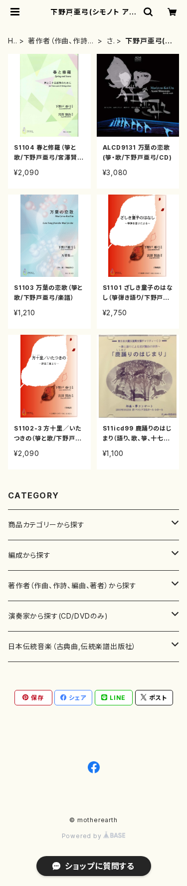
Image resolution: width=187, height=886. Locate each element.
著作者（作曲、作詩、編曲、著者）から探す (60, 41)
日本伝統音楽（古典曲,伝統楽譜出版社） (72, 646)
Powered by (83, 836)
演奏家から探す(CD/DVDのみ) (58, 616)
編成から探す (29, 555)
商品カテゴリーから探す (46, 524)
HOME (11, 41)
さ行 (110, 41)
